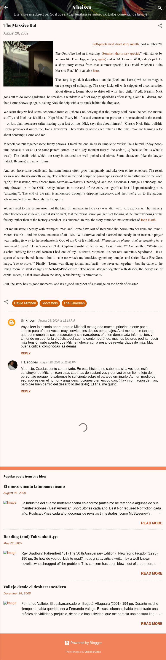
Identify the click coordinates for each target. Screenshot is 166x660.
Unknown (29, 320)
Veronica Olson (93, 652)
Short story (50, 303)
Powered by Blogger (86, 643)
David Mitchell (25, 303)
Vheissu (82, 7)
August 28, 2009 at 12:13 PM (56, 320)
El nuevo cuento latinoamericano (34, 486)
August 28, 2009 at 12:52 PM (58, 362)
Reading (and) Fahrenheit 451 (30, 536)
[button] (160, 26)
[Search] (160, 8)
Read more (152, 523)
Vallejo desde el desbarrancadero (34, 586)
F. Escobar (29, 362)
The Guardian (74, 303)
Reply (25, 353)
